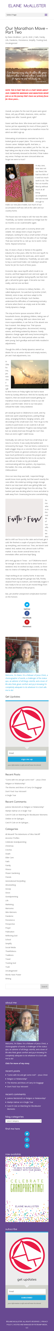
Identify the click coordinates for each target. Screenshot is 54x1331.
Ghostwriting (10, 885)
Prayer (8, 928)
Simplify (32, 40)
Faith (36, 37)
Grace (7, 892)
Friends (8, 877)
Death (7, 854)
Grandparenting (11, 896)
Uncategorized (11, 43)
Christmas (9, 846)
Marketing (9, 904)
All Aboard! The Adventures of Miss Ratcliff (22, 834)
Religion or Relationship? (15, 783)
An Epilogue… (19, 818)
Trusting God (41, 40)
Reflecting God (11, 935)
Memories (9, 908)
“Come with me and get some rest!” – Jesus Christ (25, 779)
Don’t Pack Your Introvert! (15, 791)
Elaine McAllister (14, 37)
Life (6, 40)
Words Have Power (13, 974)
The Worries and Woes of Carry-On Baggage (23, 787)
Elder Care (9, 857)
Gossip (8, 889)
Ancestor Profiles (12, 838)
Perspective (10, 924)
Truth (7, 967)
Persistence (23, 40)
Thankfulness (10, 951)
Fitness (8, 869)
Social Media (10, 947)
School (8, 939)
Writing (8, 978)
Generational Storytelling (15, 881)
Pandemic (13, 40)
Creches (8, 850)
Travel (7, 959)
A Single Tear (10, 795)
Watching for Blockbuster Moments (33, 814)
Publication (9, 931)
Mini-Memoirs (11, 912)
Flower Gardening (12, 873)
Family (42, 37)
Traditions (9, 955)
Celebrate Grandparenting (15, 842)
